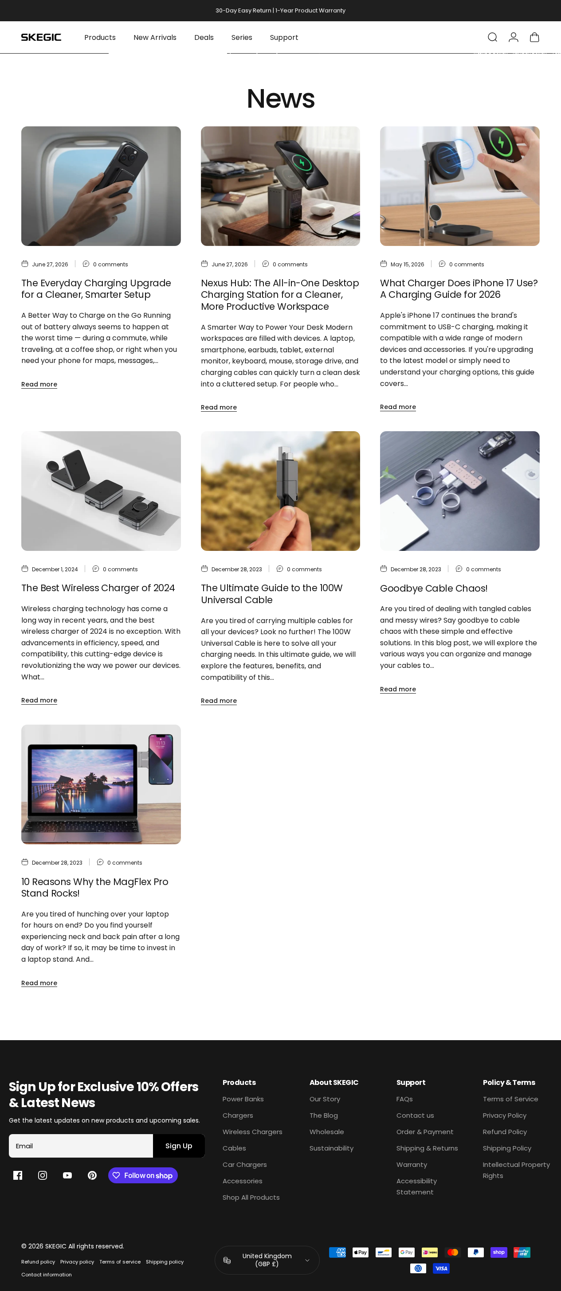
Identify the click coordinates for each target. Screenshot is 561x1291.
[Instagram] (42, 1175)
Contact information (46, 1274)
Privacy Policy (504, 1115)
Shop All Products (251, 1197)
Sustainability (331, 1148)
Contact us (415, 1115)
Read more (39, 384)
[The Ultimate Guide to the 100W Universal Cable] (281, 491)
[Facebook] (18, 1175)
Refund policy (38, 1261)
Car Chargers (245, 1164)
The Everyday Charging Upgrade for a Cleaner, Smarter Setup (96, 289)
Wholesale (327, 1131)
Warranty (411, 1164)
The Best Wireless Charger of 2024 (98, 587)
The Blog (324, 1115)
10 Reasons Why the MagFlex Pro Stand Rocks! (94, 887)
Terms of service (120, 1261)
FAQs (404, 1099)
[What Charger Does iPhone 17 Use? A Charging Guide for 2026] (460, 186)
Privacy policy (77, 1261)
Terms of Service (510, 1099)
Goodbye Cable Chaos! (433, 588)
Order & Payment (425, 1131)
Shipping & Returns (427, 1148)
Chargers (238, 1115)
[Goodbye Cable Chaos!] (460, 491)
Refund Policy (505, 1131)
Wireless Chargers (252, 1131)
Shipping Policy (507, 1148)
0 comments (110, 264)
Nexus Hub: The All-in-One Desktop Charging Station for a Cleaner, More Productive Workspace (280, 295)
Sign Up (178, 1146)
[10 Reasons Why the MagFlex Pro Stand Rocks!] (101, 784)
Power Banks (243, 1099)
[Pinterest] (92, 1175)
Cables (234, 1148)
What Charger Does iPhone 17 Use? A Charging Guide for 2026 (458, 289)
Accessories (243, 1181)
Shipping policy (165, 1261)
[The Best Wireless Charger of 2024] (101, 491)
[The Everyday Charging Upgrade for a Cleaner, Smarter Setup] (101, 186)
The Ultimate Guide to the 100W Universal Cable (272, 593)
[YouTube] (67, 1175)
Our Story (325, 1099)
